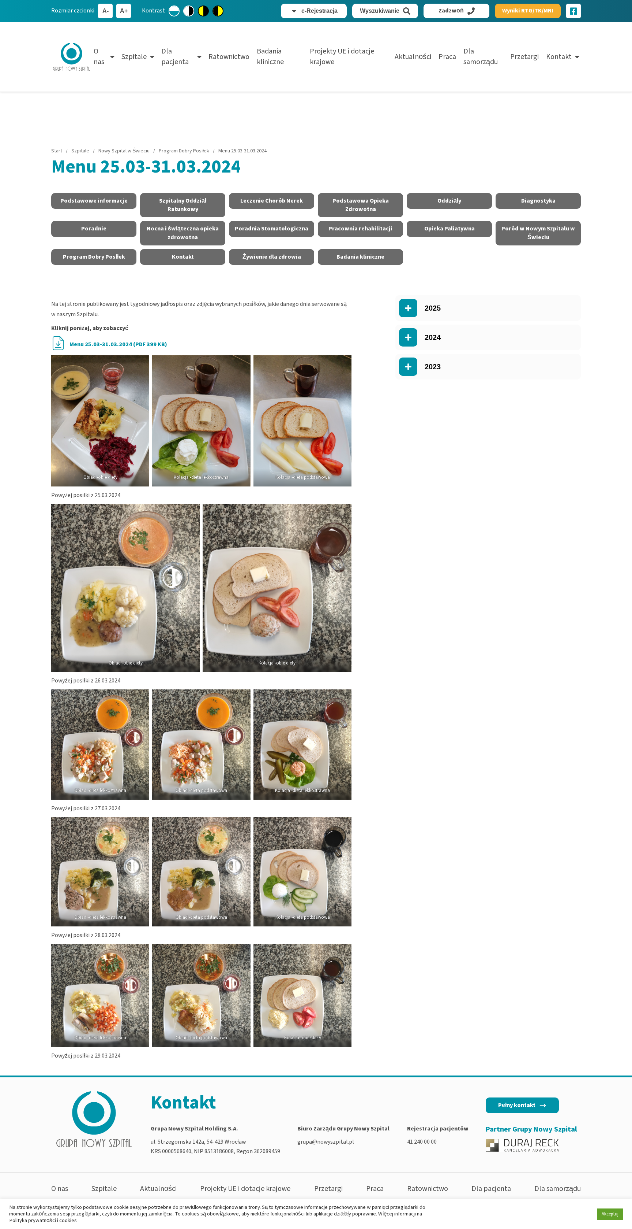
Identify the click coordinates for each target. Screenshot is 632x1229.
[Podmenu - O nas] (112, 56)
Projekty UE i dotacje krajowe (342, 56)
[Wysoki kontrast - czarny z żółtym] (217, 10)
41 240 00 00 (422, 1142)
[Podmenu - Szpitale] (152, 56)
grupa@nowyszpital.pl (325, 1142)
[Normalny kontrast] (174, 10)
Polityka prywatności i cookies (43, 1220)
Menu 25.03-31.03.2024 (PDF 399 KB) (118, 344)
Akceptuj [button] (610, 1214)
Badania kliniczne (270, 56)
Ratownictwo (228, 57)
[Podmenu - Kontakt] (577, 56)
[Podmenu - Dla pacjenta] (199, 56)
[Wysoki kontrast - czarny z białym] (188, 10)
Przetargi (524, 57)
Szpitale (134, 57)
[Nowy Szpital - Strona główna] (71, 56)
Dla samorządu (480, 56)
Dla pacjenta (175, 56)
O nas (99, 56)
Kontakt (559, 57)
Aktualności (413, 57)
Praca (447, 57)
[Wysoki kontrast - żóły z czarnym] (203, 10)
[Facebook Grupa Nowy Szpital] (573, 11)
